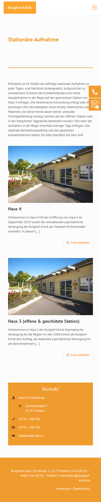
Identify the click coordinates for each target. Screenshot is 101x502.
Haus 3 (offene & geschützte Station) (43, 321)
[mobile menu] (94, 7)
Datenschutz (81, 489)
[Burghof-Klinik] (20, 7)
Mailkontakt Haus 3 (31, 436)
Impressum (63, 489)
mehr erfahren (79, 243)
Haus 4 (14, 209)
